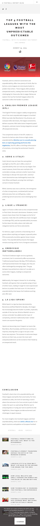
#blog (21, 430)
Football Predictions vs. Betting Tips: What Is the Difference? (23, 440)
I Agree (20, 522)
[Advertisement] (20, 367)
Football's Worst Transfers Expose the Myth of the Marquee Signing (24, 452)
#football (12, 430)
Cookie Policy (28, 510)
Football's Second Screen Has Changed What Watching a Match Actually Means (24, 500)
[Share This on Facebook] (6, 9)
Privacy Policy (9, 512)
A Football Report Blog (13, 3)
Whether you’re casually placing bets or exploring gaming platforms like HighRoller (19, 142)
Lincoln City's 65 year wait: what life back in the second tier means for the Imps (24, 465)
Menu (37, 2)
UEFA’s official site (26, 421)
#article (29, 430)
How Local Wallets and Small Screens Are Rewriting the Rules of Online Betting (24, 477)
